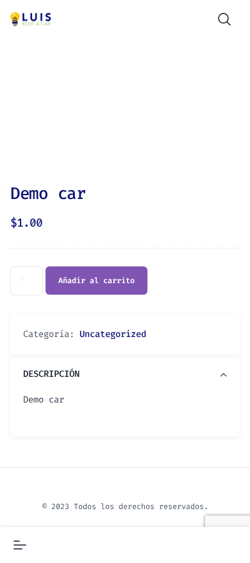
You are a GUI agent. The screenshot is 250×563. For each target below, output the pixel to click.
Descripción (51, 374)
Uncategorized (112, 334)
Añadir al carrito (96, 280)
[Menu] (20, 545)
